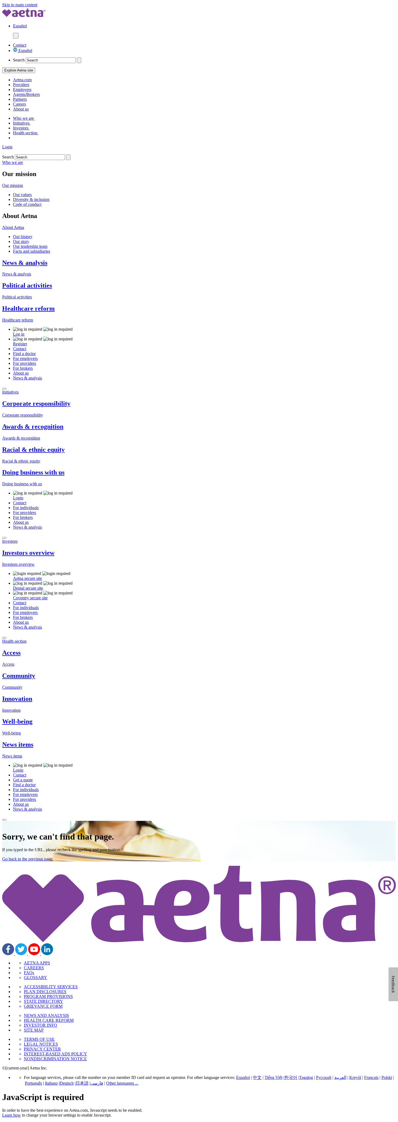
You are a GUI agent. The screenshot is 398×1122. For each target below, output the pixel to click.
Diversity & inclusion (31, 199)
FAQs (29, 972)
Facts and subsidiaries (31, 251)
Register (20, 344)
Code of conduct (27, 204)
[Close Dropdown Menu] (4, 388)
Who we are (24, 118)
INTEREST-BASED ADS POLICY (55, 1054)
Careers (19, 104)
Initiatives (22, 123)
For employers (25, 358)
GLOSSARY (35, 977)
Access (11, 652)
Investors (21, 128)
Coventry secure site (30, 598)
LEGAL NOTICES (41, 1044)
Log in (18, 334)
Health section (25, 133)
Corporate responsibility (36, 403)
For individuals (26, 507)
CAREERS (34, 967)
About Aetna (13, 227)
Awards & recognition (32, 426)
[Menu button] (15, 35)
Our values (22, 194)
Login (7, 147)
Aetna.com (22, 79)
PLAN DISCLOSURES (45, 991)
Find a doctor (24, 353)
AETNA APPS (37, 963)
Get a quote (23, 780)
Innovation (17, 698)
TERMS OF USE (39, 1039)
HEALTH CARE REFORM (49, 1020)
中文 (257, 1077)
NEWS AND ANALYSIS (46, 1015)
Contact (19, 45)
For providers (24, 363)
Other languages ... (122, 1083)
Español (24, 50)
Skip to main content (19, 4)
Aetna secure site (27, 578)
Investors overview (28, 552)
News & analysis (24, 262)
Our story (21, 241)
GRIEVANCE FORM (43, 1006)
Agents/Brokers (26, 94)
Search (19, 60)
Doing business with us (33, 472)
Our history (22, 236)
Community (18, 675)
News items (17, 744)
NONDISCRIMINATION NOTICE (55, 1058)
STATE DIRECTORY (43, 1001)
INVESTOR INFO (40, 1025)
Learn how (11, 1115)
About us (21, 109)
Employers (22, 89)
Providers (21, 84)
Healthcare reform (28, 308)
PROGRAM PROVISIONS (48, 996)
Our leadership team (30, 246)
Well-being (17, 721)
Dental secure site (28, 588)
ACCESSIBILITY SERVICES (51, 986)
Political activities (27, 285)
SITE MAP (34, 1030)
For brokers (23, 368)
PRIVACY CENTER (42, 1049)
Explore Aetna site (18, 70)
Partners (20, 99)
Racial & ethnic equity (33, 449)
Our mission (12, 185)
